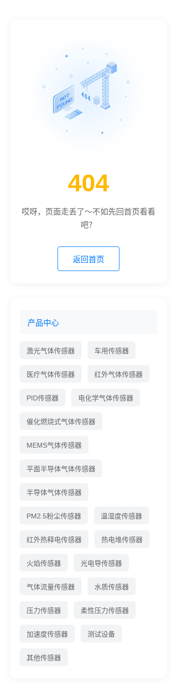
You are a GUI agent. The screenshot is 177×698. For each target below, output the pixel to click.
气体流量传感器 (51, 587)
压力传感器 (44, 610)
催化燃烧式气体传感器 (61, 421)
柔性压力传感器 (105, 610)
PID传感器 (43, 398)
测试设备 (101, 634)
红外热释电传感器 (54, 540)
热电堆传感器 (122, 540)
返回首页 (88, 259)
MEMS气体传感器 (54, 445)
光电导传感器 (101, 563)
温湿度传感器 (121, 516)
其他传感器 (44, 658)
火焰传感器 (44, 563)
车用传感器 (111, 351)
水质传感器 (111, 587)
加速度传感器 (47, 634)
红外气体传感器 (118, 374)
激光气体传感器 (51, 351)
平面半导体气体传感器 (61, 469)
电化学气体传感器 (105, 398)
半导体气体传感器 (54, 492)
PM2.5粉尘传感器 (54, 516)
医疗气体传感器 (51, 374)
